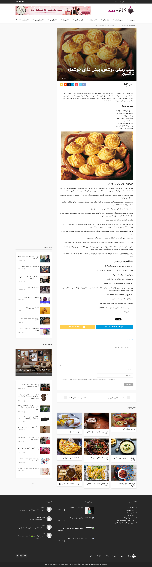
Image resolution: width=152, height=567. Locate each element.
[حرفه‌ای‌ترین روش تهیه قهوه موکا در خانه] (96, 421)
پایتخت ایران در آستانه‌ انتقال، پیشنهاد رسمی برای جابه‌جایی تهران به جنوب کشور (28, 408)
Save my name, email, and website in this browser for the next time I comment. (88, 379)
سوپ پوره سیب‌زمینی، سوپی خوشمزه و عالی (124, 459)
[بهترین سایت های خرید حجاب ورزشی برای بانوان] (45, 258)
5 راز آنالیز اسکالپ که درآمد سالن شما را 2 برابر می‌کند (28, 278)
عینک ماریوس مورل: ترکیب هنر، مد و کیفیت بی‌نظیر (28, 438)
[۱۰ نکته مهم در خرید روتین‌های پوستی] (45, 429)
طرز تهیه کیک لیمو (75, 432)
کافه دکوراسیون (39, 20)
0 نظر (60, 78)
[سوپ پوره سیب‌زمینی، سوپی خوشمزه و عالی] (123, 447)
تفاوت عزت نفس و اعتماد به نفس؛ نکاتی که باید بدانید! (29, 459)
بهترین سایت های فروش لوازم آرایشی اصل (36, 368)
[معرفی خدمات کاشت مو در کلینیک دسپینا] (45, 331)
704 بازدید (37, 373)
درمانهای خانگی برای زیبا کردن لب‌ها (73, 528)
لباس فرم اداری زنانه (128, 518)
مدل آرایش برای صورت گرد (75, 539)
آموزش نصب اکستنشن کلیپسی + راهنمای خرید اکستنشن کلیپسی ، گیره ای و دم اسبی (28, 397)
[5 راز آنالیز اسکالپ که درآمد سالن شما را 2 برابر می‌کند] (45, 279)
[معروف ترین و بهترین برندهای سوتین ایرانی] (45, 450)
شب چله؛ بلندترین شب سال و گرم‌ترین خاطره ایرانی (30, 385)
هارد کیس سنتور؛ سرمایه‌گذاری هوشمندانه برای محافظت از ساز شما (29, 418)
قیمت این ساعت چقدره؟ (36, 519)
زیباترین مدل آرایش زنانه (76, 518)
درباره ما (134, 2)
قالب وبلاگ (131, 515)
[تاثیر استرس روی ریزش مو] (45, 310)
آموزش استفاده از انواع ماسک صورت (28, 468)
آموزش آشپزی (79, 20)
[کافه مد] (120, 10)
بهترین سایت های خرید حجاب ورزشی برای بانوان (28, 257)
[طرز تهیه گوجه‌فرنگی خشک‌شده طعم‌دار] (123, 473)
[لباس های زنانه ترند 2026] (45, 289)
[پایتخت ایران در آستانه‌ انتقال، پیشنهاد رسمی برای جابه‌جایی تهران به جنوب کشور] (45, 408)
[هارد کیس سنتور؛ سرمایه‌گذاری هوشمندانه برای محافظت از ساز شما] (45, 419)
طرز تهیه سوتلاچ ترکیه (129, 429)
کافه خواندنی (92, 20)
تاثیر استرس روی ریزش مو (31, 308)
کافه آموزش (53, 20)
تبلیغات (129, 2)
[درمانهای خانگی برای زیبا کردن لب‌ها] (89, 528)
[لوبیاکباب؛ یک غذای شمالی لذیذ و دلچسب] (96, 447)
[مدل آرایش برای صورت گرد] (89, 538)
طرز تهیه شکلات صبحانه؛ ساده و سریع (69, 484)
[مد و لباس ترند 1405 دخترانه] (45, 300)
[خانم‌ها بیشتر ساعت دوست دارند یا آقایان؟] (45, 320)
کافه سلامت (25, 20)
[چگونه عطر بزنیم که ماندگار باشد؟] (45, 269)
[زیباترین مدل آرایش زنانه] (89, 518)
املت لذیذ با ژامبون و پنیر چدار (71, 458)
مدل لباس (132, 20)
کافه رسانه (65, 20)
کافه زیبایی (106, 20)
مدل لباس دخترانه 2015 (76, 507)
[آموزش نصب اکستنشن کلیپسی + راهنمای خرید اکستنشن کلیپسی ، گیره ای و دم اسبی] (45, 397)
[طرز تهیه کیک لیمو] (69, 421)
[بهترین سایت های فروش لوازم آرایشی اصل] (34, 362)
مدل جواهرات (119, 20)
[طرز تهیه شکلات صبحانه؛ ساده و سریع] (69, 473)
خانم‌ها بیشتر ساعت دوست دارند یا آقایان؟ (29, 319)
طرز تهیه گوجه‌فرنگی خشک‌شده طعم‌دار (126, 485)
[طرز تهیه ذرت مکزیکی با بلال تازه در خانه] (96, 473)
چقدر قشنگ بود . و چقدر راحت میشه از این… (30, 528)
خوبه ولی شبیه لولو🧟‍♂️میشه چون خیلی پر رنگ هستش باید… (30, 537)
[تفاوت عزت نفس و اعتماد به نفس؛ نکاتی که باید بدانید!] (45, 460)
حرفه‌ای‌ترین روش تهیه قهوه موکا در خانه (97, 433)
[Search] (17, 20)
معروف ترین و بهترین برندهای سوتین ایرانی (28, 449)
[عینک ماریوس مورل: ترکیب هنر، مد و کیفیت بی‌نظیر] (45, 440)
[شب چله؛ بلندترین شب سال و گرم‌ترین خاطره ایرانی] (45, 387)
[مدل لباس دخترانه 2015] (89, 510)
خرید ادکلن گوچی (129, 510)
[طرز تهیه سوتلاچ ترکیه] (123, 420)
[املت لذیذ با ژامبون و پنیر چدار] (69, 447)
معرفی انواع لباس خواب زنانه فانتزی (124, 523)
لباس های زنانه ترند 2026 (32, 287)
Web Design (130, 508)
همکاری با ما (122, 2)
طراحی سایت (130, 513)
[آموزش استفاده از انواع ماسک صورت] (45, 471)
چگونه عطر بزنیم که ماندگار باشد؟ (30, 266)
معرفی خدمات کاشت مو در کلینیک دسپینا (29, 329)
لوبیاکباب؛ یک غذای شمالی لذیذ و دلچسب (98, 459)
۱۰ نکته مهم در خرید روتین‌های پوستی (28, 427)
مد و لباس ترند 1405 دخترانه (31, 297)
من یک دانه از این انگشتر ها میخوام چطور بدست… (31, 511)
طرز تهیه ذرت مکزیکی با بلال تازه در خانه (97, 485)
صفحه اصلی (133, 25)
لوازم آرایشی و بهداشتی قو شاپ (125, 520)
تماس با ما (114, 2)
